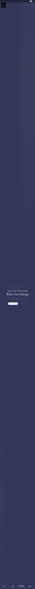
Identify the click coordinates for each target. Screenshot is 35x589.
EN (30, 1)
